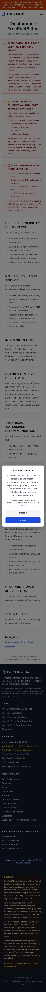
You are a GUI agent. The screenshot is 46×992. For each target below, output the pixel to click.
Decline (23, 512)
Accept (23, 520)
